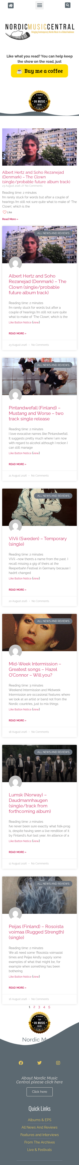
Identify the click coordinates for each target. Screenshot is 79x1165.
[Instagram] (58, 1063)
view (36, 322)
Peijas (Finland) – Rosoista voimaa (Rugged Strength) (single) (36, 932)
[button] (39, 5)
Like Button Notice (20, 322)
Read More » (10, 219)
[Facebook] (20, 1063)
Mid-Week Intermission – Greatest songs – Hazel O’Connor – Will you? (35, 669)
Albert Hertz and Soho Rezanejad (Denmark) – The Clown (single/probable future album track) (36, 177)
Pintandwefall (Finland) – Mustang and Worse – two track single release (36, 413)
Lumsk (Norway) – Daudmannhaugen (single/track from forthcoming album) (30, 803)
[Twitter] (39, 1063)
